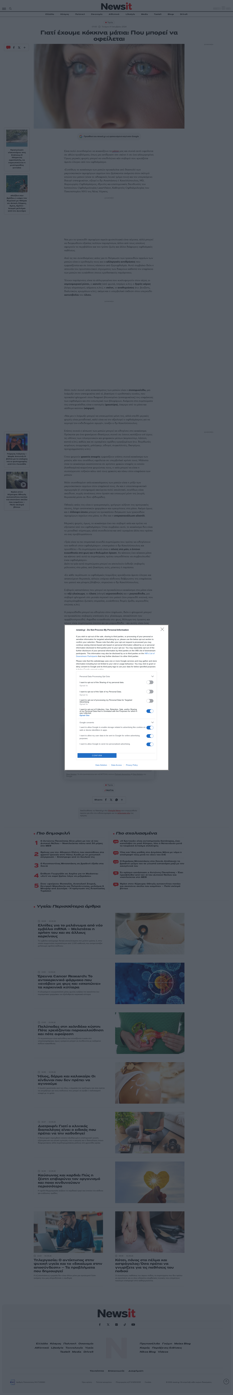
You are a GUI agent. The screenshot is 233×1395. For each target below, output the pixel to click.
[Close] (163, 630)
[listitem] (116, 676)
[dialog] (116, 697)
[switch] (149, 682)
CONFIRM (97, 756)
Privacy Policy (132, 765)
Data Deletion (101, 765)
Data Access (116, 765)
